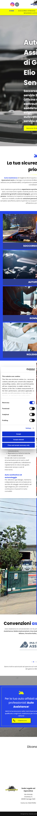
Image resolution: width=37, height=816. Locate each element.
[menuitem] (11, 11)
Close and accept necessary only (18, 445)
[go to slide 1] (31, 661)
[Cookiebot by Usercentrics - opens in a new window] (26, 369)
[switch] (32, 408)
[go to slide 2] (33, 661)
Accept (18, 434)
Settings (28, 428)
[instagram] (12, 4)
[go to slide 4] (36, 661)
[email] (17, 4)
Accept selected (18, 439)
